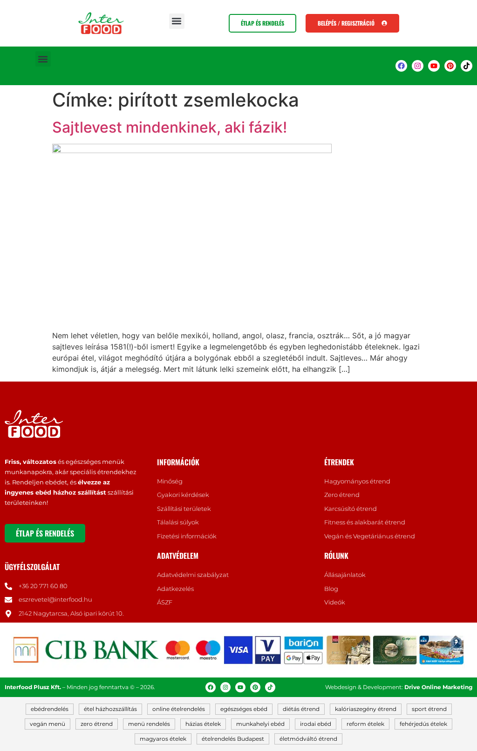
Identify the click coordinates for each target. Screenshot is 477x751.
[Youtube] (434, 66)
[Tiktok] (466, 66)
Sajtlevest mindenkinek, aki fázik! (169, 127)
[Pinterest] (450, 66)
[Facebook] (401, 66)
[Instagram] (417, 66)
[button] (176, 21)
